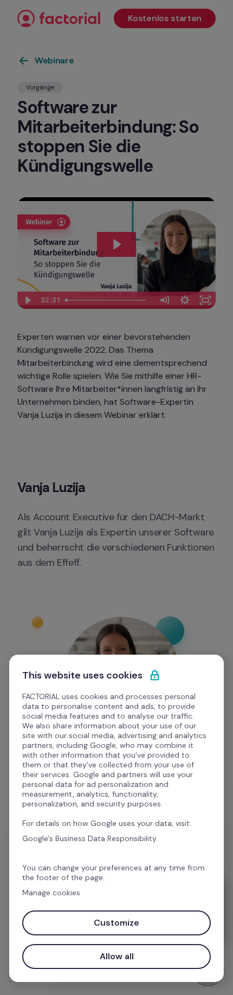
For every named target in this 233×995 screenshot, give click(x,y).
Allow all (117, 956)
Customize (116, 922)
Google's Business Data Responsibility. (90, 838)
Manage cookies (51, 892)
